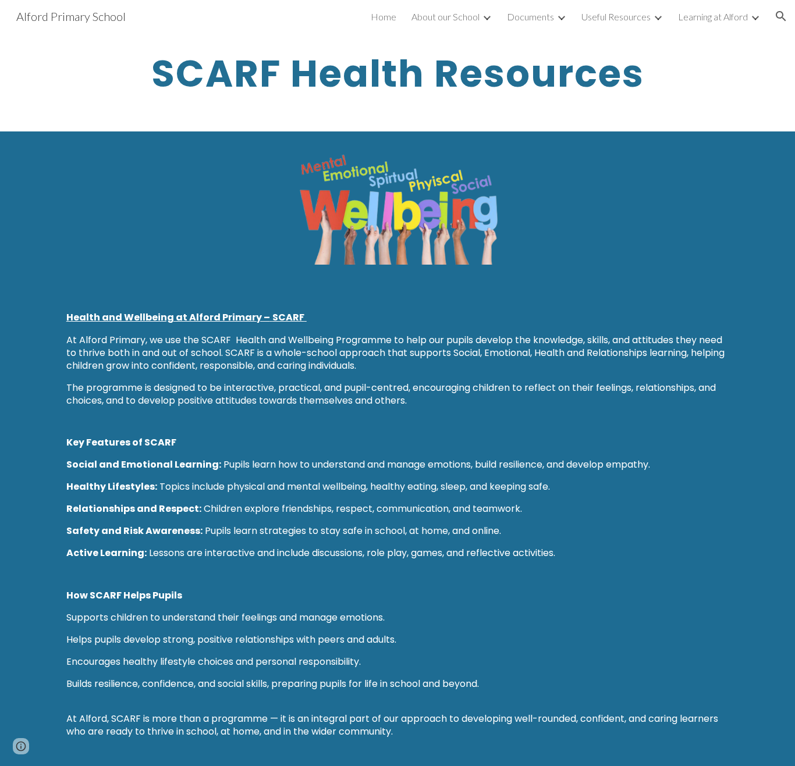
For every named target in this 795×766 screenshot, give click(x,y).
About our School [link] (445, 16)
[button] (781, 16)
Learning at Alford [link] (713, 16)
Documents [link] (530, 16)
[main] (397, 74)
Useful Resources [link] (616, 16)
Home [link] (383, 16)
